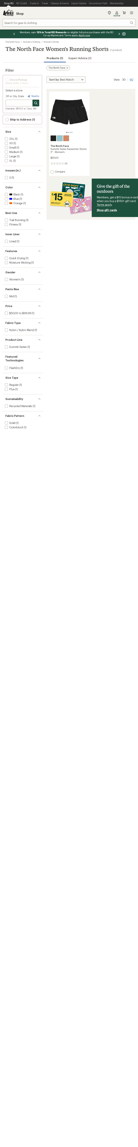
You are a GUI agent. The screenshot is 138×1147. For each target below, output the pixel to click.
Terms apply (104, 204)
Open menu (131, 12)
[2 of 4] (68, 132)
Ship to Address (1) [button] (22, 119)
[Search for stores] (35, 103)
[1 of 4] (67, 132)
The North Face (12, 42)
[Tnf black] (53, 138)
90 (131, 79)
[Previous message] (14, 34)
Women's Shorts (51, 42)
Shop (20, 13)
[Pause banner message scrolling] (123, 34)
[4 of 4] (72, 132)
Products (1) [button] (55, 58)
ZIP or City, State (15, 96)
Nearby (35, 96)
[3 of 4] (70, 132)
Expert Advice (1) (79, 58)
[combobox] (69, 23)
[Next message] (119, 34)
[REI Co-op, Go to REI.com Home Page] (8, 12)
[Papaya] (66, 138)
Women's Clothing (31, 42)
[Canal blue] (60, 138)
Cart (124, 12)
